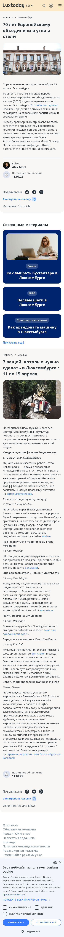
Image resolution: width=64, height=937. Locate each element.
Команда (9, 842)
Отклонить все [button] (46, 922)
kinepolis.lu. (46, 610)
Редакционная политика (20, 850)
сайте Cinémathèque (19, 493)
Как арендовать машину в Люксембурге (32, 329)
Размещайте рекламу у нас (22, 854)
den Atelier (31, 567)
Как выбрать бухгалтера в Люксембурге (32, 275)
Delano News (27, 806)
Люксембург (25, 17)
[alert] (32, 897)
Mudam (46, 536)
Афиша (22, 354)
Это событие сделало (44, 105)
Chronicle (24, 206)
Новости (8, 17)
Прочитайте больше (14, 894)
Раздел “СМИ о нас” (17, 833)
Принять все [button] (16, 922)
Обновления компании (19, 829)
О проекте (10, 825)
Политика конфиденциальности (26, 846)
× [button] (60, 862)
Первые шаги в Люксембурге (32, 302)
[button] (32, 899)
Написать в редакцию (19, 837)
